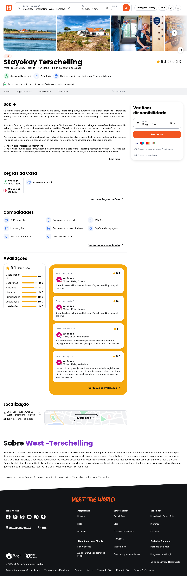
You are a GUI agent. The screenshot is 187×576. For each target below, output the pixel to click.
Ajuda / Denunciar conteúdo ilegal (91, 554)
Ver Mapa (43, 67)
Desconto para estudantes (127, 554)
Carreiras (154, 531)
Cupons (79, 570)
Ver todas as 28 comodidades (94, 76)
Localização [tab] (45, 91)
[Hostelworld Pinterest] (36, 517)
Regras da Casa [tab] (24, 91)
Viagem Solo (120, 546)
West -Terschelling (14, 67)
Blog (116, 524)
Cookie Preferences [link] (144, 570)
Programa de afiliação (161, 554)
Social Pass (119, 516)
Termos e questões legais (57, 570)
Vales (89, 570)
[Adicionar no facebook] (8, 517)
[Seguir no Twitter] (15, 517)
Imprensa (154, 524)
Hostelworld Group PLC (162, 516)
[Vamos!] (126, 7)
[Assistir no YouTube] (29, 517)
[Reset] (69, 7)
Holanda (30, 67)
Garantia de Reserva (124, 531)
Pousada (81, 531)
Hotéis (80, 524)
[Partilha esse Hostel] (180, 50)
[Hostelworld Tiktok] (43, 517)
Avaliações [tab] (63, 91)
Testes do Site (104, 570)
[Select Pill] (171, 8)
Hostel (8, 56)
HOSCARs (119, 539)
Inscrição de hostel (159, 546)
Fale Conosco (84, 546)
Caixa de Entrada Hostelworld (165, 562)
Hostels (81, 516)
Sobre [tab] (7, 91)
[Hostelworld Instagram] (22, 517)
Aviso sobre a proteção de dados (23, 570)
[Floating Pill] (175, 33)
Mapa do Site (123, 570)
